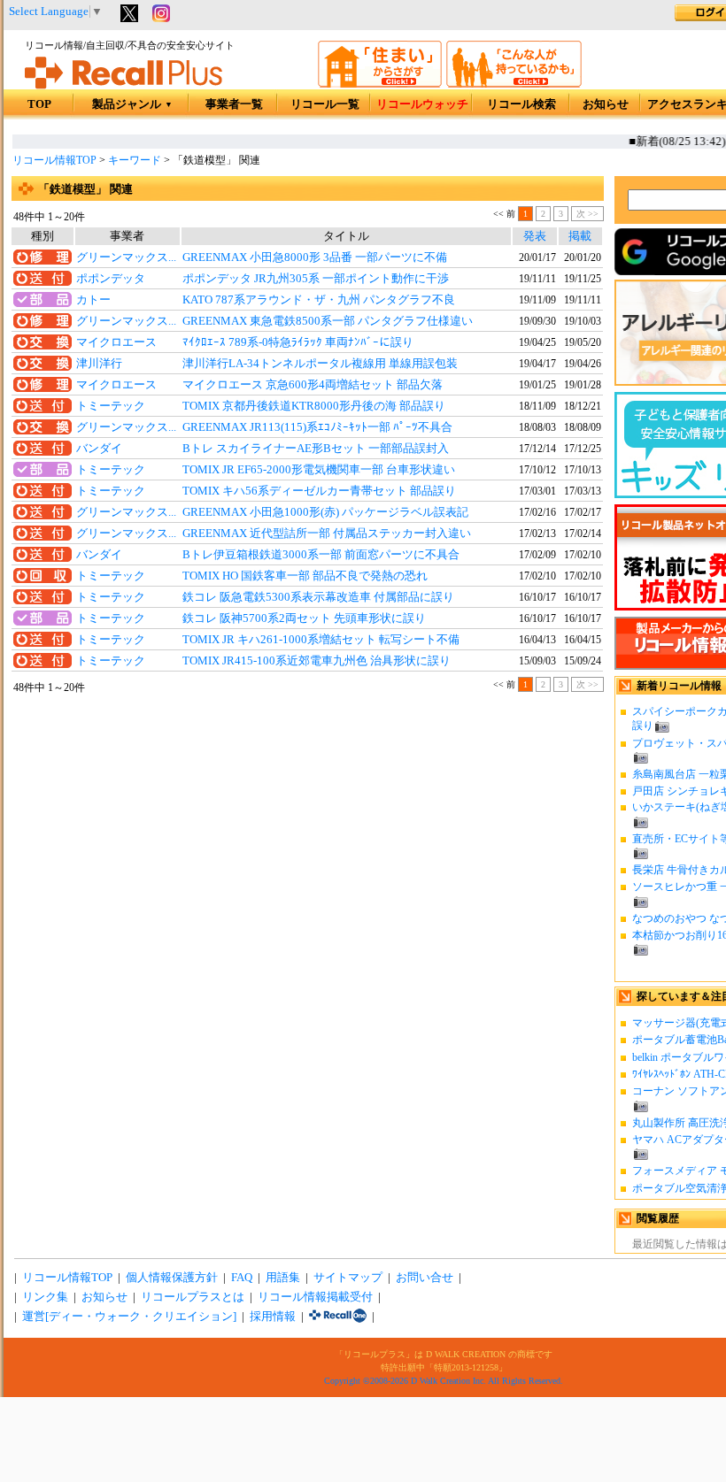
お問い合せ (424, 1277)
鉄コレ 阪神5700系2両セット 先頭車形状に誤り (304, 618)
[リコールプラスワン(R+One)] (337, 1316)
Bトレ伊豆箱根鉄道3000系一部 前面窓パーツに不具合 (321, 555)
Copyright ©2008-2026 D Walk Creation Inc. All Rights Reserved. (443, 1381)
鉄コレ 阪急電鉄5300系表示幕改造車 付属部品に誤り (318, 597)
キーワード (134, 160)
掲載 (579, 236)
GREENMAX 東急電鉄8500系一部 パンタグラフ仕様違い (327, 321)
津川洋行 (99, 363)
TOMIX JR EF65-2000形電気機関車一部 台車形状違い (318, 470)
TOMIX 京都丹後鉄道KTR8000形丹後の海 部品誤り (313, 406)
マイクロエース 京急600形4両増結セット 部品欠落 (312, 385)
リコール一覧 (324, 104)
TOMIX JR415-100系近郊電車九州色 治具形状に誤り (316, 661)
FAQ (241, 1277)
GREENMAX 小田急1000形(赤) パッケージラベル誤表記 (325, 512)
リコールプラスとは (192, 1297)
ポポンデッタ (110, 279)
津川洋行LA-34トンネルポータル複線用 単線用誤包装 (320, 363)
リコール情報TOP (54, 160)
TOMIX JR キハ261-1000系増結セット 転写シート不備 (321, 639)
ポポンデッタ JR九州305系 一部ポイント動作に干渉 (315, 279)
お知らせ (606, 104)
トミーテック (110, 406)
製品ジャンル (132, 104)
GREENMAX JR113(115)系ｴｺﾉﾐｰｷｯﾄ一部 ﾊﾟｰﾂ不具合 (317, 427)
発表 (534, 236)
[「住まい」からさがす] (380, 84)
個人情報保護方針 (172, 1277)
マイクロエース (116, 342)
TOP (39, 104)
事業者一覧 (234, 104)
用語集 (283, 1277)
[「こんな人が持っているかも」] (514, 84)
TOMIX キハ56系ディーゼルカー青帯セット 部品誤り (319, 491)
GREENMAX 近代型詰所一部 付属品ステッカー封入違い (326, 533)
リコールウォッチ (422, 104)
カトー (93, 300)
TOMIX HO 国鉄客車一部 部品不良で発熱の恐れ (305, 576)
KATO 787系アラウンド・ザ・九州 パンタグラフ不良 (318, 300)
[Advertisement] (308, 841)
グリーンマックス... (126, 257)
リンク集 (45, 1297)
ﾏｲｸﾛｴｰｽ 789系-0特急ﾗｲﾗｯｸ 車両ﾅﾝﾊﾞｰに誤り (297, 342)
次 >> (587, 214)
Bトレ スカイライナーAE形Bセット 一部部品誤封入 (315, 448)
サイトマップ (347, 1277)
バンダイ (99, 448)
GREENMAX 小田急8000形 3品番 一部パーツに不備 (314, 257)
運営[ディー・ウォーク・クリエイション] (129, 1316)
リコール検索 (521, 104)
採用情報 (273, 1316)
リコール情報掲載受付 (315, 1297)
